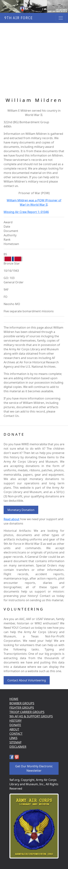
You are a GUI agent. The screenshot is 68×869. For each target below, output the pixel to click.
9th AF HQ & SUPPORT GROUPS (31, 716)
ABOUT (14, 729)
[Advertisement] (34, 60)
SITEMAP (15, 742)
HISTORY (15, 721)
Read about (11, 519)
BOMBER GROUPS (21, 703)
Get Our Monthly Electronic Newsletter (34, 768)
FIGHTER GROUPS (21, 708)
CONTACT (15, 734)
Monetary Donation (20, 510)
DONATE (15, 725)
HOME (13, 699)
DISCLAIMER (17, 747)
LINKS (13, 738)
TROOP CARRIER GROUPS (26, 712)
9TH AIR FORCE (17, 17)
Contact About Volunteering (26, 680)
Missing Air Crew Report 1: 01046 (26, 212)
